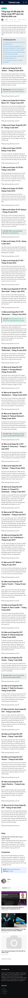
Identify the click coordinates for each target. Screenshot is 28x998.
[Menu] (2, 2)
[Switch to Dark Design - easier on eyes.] (24, 2)
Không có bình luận (9, 21)
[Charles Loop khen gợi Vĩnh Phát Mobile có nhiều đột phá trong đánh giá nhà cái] (14, 898)
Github (4, 989)
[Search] (26, 2)
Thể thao (4, 8)
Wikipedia (5, 991)
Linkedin (4, 993)
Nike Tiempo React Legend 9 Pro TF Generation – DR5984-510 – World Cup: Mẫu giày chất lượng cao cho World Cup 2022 (14, 48)
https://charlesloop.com (13, 869)
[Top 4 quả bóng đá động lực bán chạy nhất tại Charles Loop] (14, 942)
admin (6, 19)
